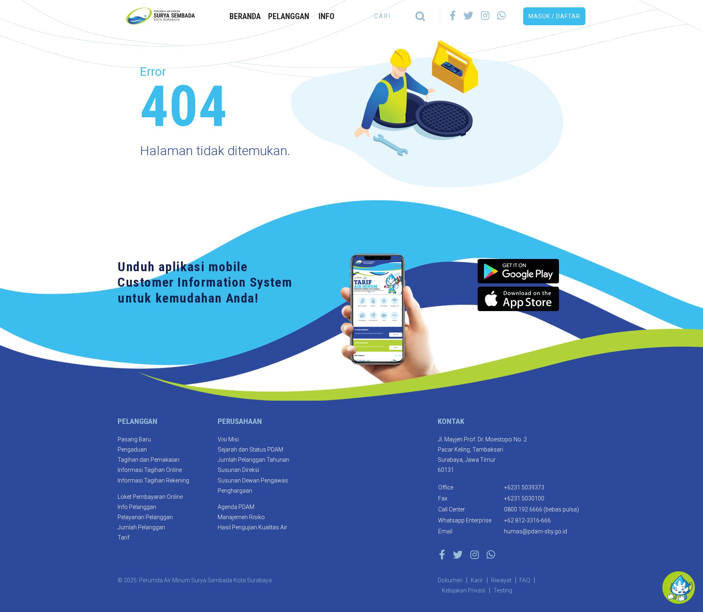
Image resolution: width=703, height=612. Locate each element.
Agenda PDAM (236, 507)
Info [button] (326, 16)
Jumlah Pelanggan (141, 527)
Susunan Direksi (238, 470)
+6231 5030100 (524, 498)
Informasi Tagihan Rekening (153, 480)
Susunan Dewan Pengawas (253, 480)
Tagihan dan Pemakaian (148, 459)
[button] (554, 16)
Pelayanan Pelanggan (145, 517)
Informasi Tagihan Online (150, 470)
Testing (502, 590)
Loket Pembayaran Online (150, 497)
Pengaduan (132, 449)
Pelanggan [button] (288, 16)
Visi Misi (228, 439)
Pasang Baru (134, 439)
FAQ (525, 580)
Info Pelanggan (137, 507)
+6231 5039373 (524, 487)
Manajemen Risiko (241, 517)
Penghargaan (235, 490)
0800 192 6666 (523, 509)
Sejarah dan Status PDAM (250, 449)
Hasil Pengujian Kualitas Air (252, 527)
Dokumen (450, 580)
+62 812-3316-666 (527, 520)
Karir (477, 580)
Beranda (245, 16)
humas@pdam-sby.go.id (535, 531)
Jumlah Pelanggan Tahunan (253, 459)
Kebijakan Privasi (463, 590)
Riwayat (501, 580)
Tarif (123, 537)
